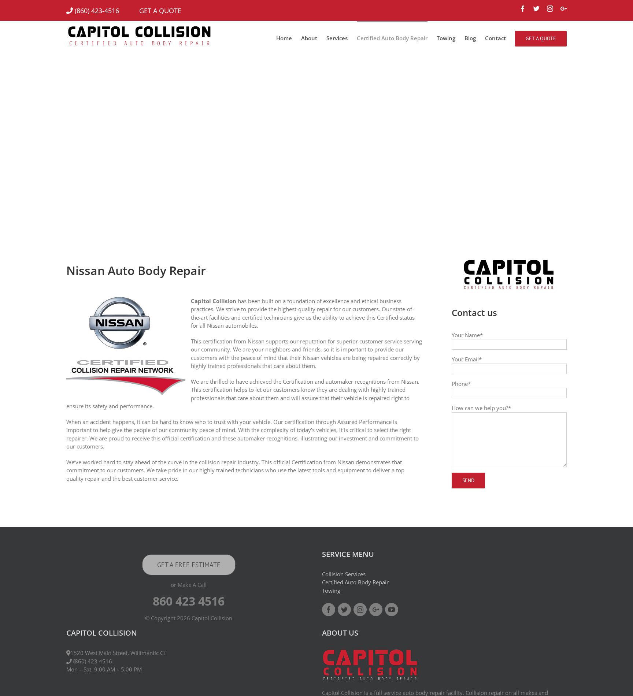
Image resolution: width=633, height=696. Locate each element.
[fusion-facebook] (328, 609)
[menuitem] (288, 37)
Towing (331, 590)
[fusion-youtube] (391, 609)
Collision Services (344, 574)
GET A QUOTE (151, 10)
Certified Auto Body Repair (355, 582)
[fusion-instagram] (360, 609)
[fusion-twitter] (344, 609)
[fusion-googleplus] (375, 609)
